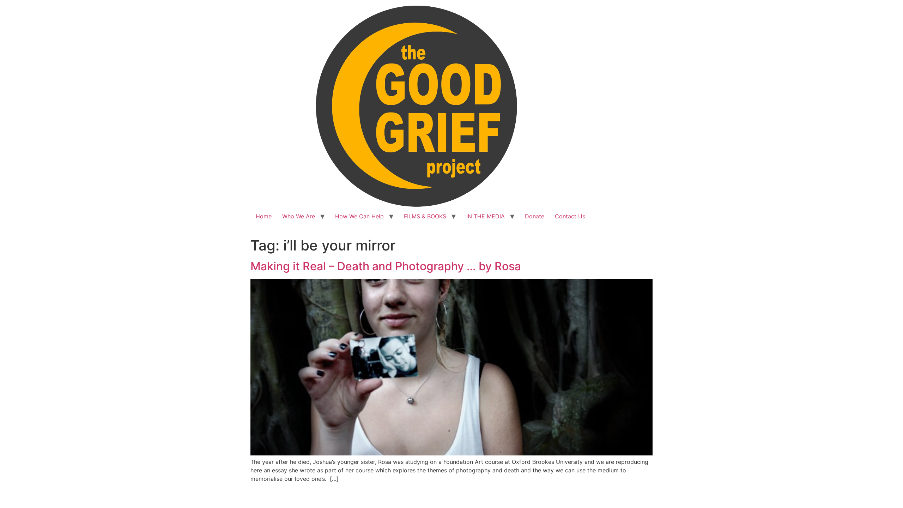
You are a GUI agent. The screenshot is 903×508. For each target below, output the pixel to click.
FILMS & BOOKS (425, 216)
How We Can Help (359, 216)
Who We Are (298, 216)
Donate (534, 216)
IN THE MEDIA (485, 216)
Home (264, 216)
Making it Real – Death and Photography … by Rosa (385, 266)
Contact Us (570, 216)
